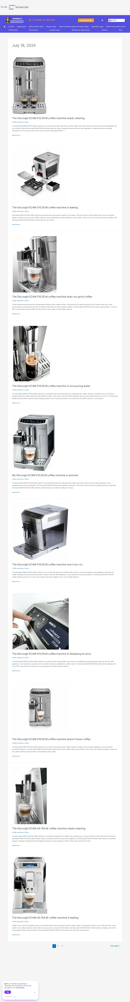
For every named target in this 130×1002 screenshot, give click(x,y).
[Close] (34, 992)
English (114, 20)
